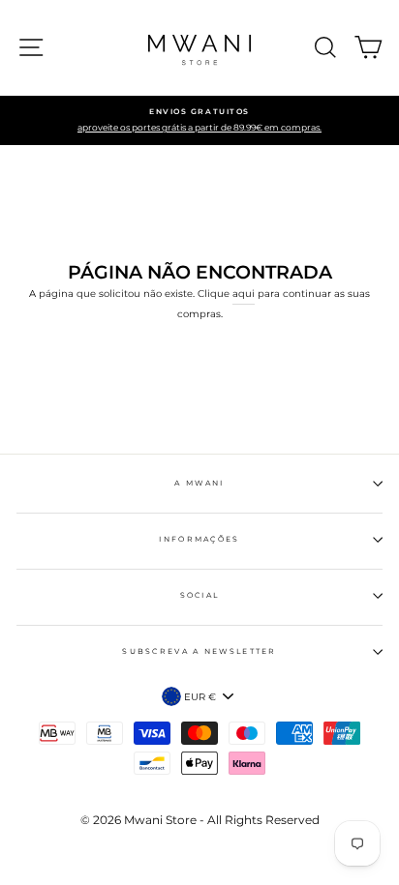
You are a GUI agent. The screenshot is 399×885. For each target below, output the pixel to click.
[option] (199, 120)
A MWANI (199, 483)
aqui (243, 293)
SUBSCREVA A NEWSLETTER (199, 651)
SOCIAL (200, 595)
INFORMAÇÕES (199, 539)
